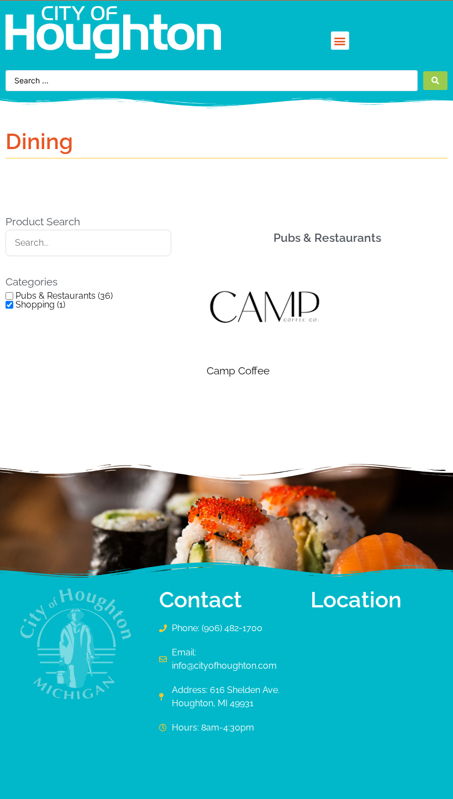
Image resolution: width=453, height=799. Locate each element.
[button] (340, 40)
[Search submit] (435, 80)
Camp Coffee (238, 370)
